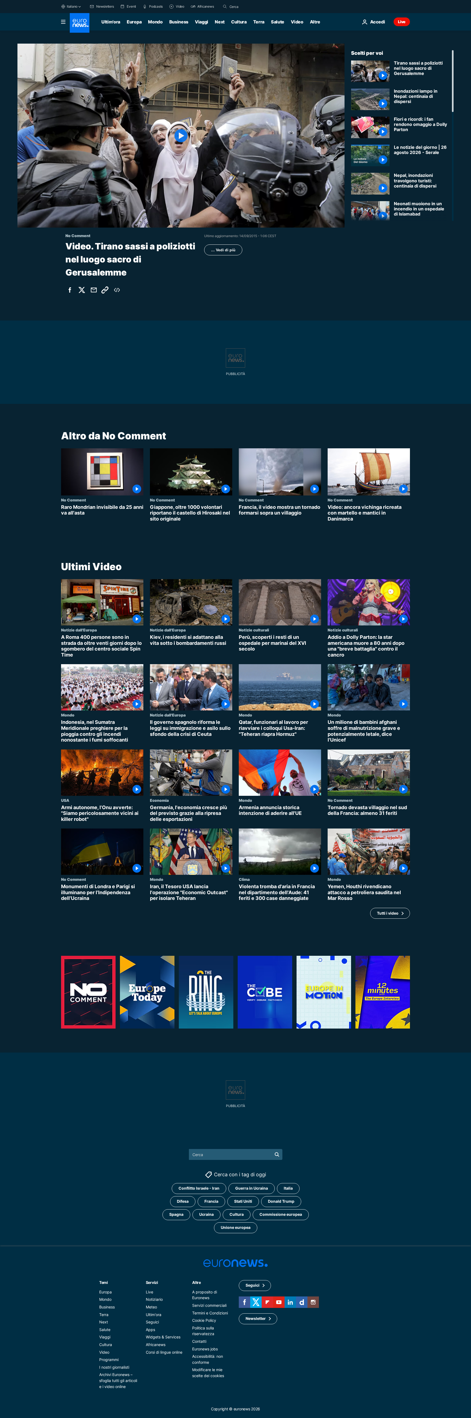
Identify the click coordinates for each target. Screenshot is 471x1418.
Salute (277, 22)
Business (178, 22)
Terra (258, 22)
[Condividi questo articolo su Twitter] (81, 290)
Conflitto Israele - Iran (199, 1188)
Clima (244, 879)
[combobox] (252, 6)
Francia (211, 1201)
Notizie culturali (254, 630)
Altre (196, 1282)
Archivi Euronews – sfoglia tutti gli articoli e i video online (118, 1380)
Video (297, 22)
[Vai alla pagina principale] (79, 23)
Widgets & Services (163, 1337)
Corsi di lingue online (164, 1352)
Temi (103, 1282)
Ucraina (206, 1214)
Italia (288, 1188)
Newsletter (256, 1318)
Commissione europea (280, 1214)
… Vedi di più (223, 250)
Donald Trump (281, 1201)
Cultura (239, 22)
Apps (150, 1329)
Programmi (109, 1359)
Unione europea (235, 1227)
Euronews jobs (205, 1349)
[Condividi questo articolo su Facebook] (69, 290)
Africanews (155, 1344)
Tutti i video (387, 913)
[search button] (225, 6)
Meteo (151, 1307)
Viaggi (201, 22)
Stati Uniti (243, 1201)
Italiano (72, 6)
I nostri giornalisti (114, 1367)
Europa (134, 22)
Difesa (183, 1201)
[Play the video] (181, 136)
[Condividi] (93, 290)
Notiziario (154, 1299)
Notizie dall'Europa (79, 630)
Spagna (176, 1214)
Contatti (199, 1341)
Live (402, 21)
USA (65, 800)
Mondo (155, 22)
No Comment (73, 500)
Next (220, 22)
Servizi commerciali (209, 1305)
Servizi (152, 1282)
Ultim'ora (110, 22)
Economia (159, 800)
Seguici (152, 1322)
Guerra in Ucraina (251, 1188)
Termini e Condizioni (210, 1313)
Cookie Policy (204, 1320)
